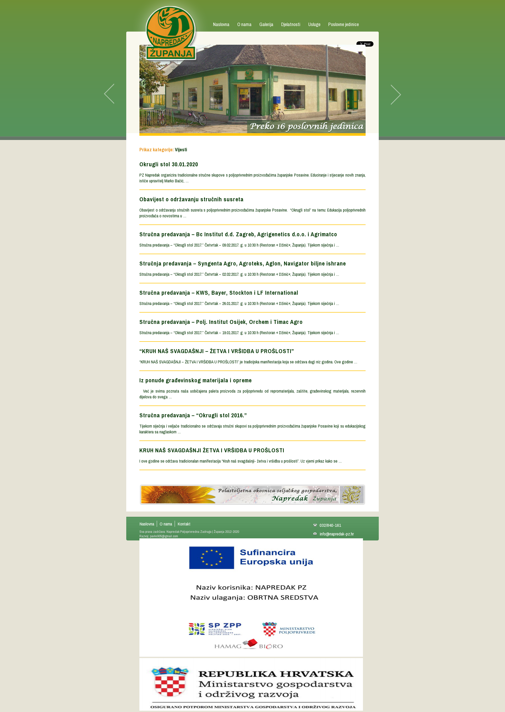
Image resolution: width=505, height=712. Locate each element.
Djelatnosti (290, 24)
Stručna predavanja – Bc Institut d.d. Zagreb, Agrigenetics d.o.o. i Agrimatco (238, 234)
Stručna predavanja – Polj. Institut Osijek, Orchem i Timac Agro (221, 322)
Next (390, 94)
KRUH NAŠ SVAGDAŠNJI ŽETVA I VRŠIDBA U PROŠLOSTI (211, 450)
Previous (114, 94)
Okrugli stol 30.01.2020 (168, 164)
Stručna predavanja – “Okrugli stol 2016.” (193, 415)
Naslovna (221, 24)
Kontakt (184, 524)
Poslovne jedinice (343, 24)
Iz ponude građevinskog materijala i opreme (195, 380)
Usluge (314, 24)
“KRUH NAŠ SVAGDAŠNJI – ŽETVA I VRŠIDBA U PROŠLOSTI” (216, 351)
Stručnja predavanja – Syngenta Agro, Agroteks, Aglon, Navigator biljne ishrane (242, 263)
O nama (244, 24)
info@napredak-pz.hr (337, 534)
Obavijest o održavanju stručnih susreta (191, 199)
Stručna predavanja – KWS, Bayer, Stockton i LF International (218, 293)
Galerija (266, 24)
